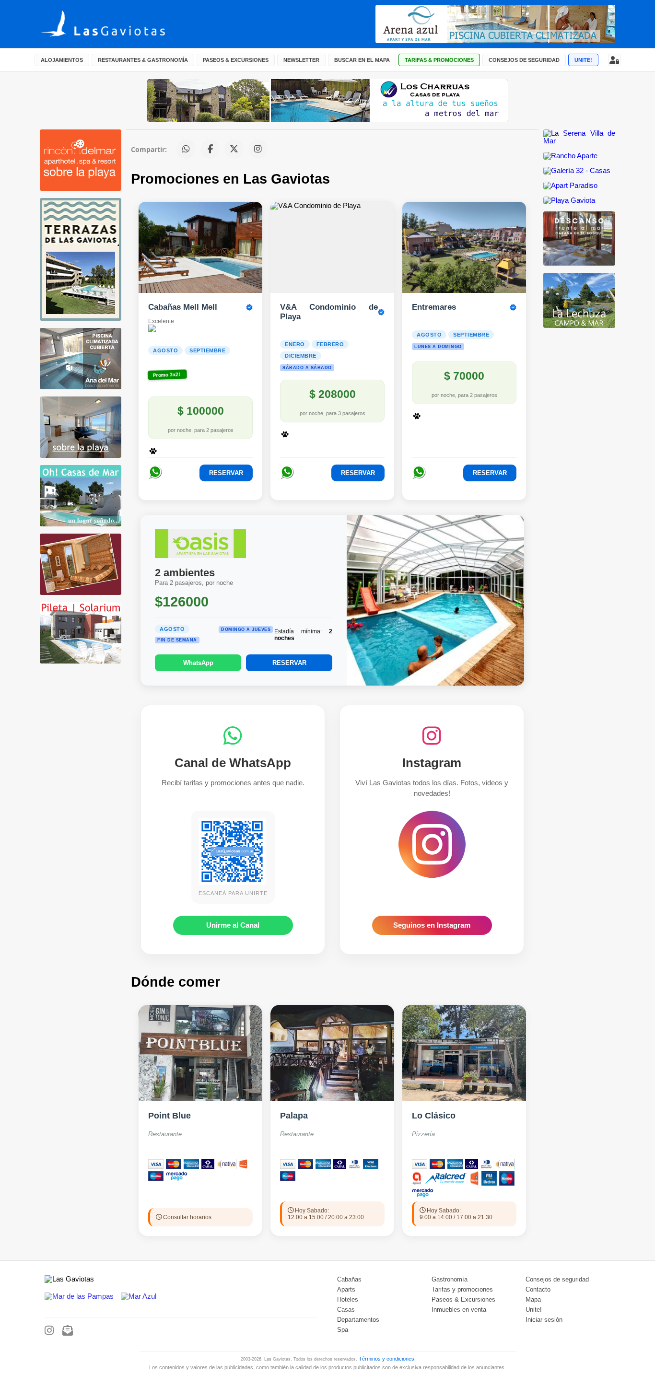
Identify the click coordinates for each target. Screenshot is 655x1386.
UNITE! (583, 60)
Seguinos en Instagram (431, 925)
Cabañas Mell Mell (182, 307)
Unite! (534, 1309)
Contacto (538, 1289)
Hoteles (347, 1299)
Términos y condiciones (386, 1359)
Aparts (346, 1289)
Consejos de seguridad (557, 1279)
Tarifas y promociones (462, 1289)
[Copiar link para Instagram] (258, 149)
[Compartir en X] (234, 149)
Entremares (434, 307)
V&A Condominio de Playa (329, 312)
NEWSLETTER (301, 60)
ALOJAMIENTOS (62, 60)
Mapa (533, 1299)
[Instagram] (49, 1331)
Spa (342, 1330)
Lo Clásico (434, 1115)
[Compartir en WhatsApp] (186, 149)
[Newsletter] (67, 1331)
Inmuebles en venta (459, 1309)
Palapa (294, 1115)
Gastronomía (450, 1279)
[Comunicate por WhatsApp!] (155, 477)
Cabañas (349, 1279)
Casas (346, 1309)
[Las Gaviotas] (120, 24)
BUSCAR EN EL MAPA (362, 60)
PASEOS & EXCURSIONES (236, 60)
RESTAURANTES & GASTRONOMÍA (143, 60)
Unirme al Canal (232, 925)
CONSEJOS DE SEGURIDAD (524, 60)
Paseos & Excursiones (463, 1299)
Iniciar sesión (544, 1319)
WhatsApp (198, 662)
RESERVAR (226, 473)
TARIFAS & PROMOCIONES (439, 60)
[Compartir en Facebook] (210, 149)
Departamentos (358, 1319)
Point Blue (169, 1115)
